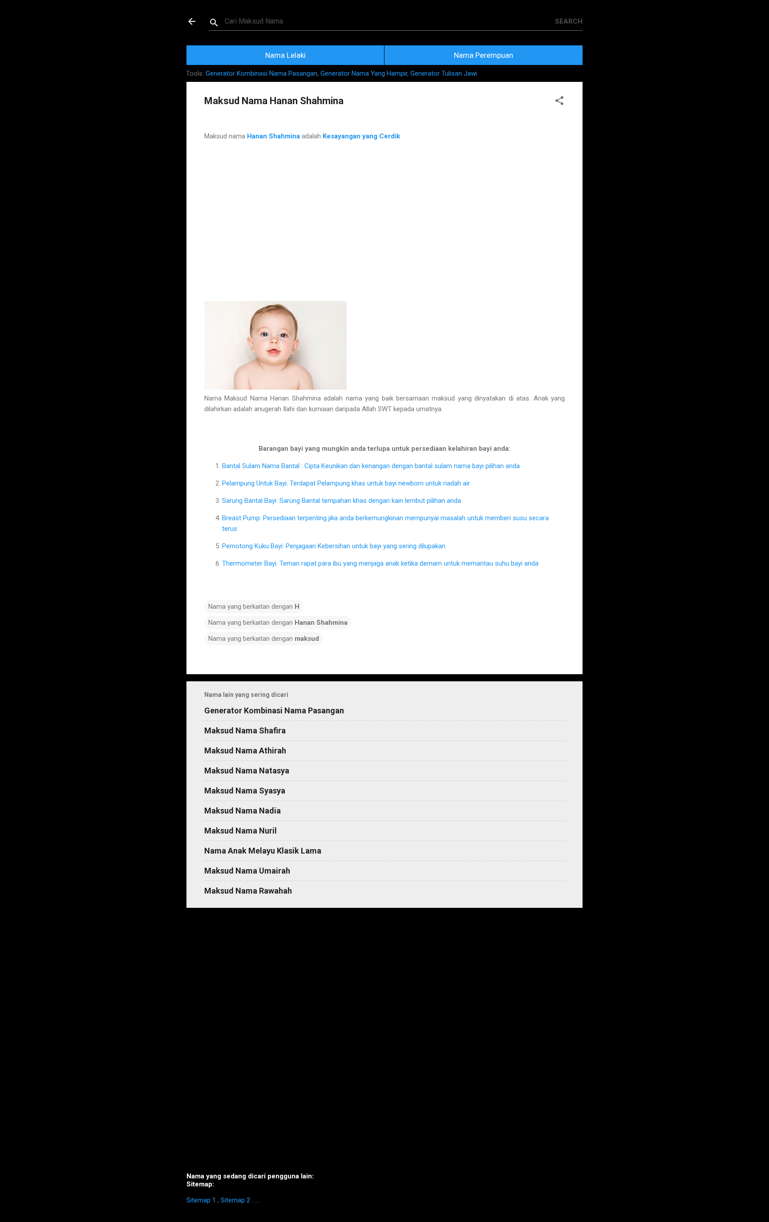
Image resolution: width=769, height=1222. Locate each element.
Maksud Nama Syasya (244, 790)
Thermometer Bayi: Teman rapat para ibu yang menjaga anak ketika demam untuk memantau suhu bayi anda (380, 563)
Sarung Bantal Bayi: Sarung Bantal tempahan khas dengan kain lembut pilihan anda (341, 501)
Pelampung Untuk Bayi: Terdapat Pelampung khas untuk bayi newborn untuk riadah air (346, 483)
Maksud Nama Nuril (240, 830)
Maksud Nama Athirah (245, 750)
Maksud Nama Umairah (247, 870)
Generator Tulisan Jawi (443, 73)
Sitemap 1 (201, 1200)
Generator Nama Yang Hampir (363, 73)
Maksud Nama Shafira (245, 730)
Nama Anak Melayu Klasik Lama (262, 850)
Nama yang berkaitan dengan (254, 607)
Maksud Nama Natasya (246, 770)
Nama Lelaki (285, 55)
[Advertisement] (384, 232)
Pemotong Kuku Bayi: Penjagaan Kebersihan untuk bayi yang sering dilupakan (333, 546)
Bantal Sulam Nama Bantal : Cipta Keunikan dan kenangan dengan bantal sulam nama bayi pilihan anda (371, 466)
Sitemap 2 (235, 1200)
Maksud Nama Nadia (242, 810)
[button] (559, 102)
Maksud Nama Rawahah (248, 890)
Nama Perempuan (483, 55)
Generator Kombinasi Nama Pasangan (261, 73)
